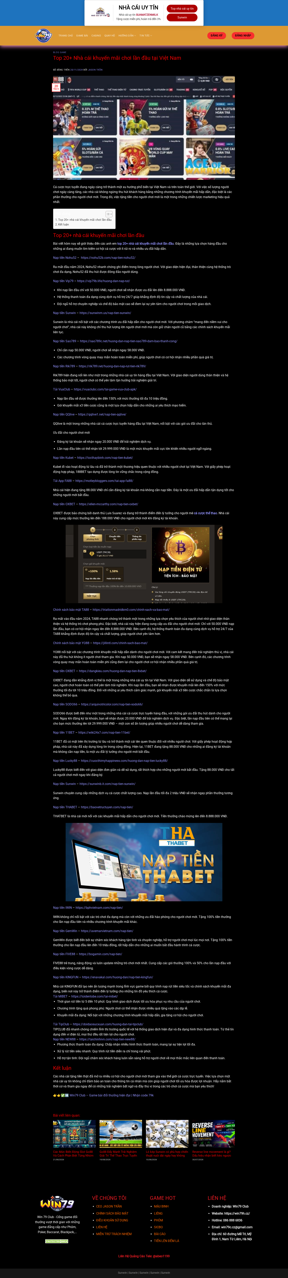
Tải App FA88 (62, 481)
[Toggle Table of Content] (107, 214)
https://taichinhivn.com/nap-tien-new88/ (107, 1039)
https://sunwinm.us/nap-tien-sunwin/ (105, 313)
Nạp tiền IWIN (62, 908)
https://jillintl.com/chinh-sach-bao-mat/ (120, 643)
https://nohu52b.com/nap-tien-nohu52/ (108, 258)
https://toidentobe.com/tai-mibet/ (94, 996)
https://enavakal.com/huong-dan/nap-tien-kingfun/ (117, 977)
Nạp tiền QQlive (63, 414)
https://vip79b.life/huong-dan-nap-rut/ (103, 281)
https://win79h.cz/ (237, 1213)
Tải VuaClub (61, 389)
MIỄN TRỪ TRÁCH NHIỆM (114, 1234)
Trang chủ (66, 35)
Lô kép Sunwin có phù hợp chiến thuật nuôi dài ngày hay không (167, 1153)
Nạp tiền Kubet (63, 458)
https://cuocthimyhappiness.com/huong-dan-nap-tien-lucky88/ (124, 761)
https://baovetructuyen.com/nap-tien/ (107, 807)
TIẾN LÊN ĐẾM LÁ (166, 1241)
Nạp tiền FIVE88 (64, 954)
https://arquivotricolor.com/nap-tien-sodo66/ (112, 704)
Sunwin (182, 17)
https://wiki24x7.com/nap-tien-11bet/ (104, 732)
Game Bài (82, 35)
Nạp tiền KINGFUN (65, 977)
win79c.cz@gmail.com (237, 1227)
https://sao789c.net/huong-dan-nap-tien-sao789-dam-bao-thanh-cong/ (129, 341)
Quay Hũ (109, 35)
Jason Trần (95, 70)
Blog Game (59, 52)
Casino (96, 35)
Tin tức (144, 35)
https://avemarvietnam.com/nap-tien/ (107, 931)
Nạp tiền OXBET (64, 504)
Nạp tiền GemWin (65, 931)
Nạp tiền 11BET (64, 732)
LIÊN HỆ (101, 1227)
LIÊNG (158, 1213)
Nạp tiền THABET (65, 807)
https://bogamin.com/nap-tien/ (100, 954)
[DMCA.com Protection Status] (57, 1241)
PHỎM (158, 1220)
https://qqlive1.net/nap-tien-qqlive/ (102, 414)
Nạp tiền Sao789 (64, 341)
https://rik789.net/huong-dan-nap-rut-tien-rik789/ (112, 366)
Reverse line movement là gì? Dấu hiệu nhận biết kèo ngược (211, 1153)
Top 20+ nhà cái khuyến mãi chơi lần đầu (84, 220)
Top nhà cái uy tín (182, 8)
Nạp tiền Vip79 (63, 281)
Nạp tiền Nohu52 (64, 258)
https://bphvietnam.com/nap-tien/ (99, 908)
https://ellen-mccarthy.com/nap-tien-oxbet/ (108, 504)
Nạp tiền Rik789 (64, 366)
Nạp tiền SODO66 (65, 704)
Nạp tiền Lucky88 (65, 761)
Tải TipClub (61, 1024)
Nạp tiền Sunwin (64, 313)
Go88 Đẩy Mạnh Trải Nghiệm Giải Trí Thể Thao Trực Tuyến (118, 1153)
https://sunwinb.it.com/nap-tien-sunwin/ (108, 784)
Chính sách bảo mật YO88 (71, 643)
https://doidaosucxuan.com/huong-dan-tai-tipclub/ (108, 1024)
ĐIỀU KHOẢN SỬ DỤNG (112, 1220)
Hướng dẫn (126, 35)
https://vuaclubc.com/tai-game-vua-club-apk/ (105, 389)
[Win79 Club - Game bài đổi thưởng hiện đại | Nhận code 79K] (43, 36)
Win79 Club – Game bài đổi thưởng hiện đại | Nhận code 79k (112, 1095)
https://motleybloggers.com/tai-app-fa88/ (104, 481)
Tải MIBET (60, 996)
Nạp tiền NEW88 (64, 1039)
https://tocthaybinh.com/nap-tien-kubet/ (105, 458)
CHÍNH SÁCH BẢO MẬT (112, 1213)
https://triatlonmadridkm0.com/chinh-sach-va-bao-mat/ (131, 610)
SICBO (158, 1227)
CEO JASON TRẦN (109, 1206)
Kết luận (63, 224)
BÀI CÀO (160, 1234)
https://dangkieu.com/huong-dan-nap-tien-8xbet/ (113, 671)
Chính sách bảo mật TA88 (71, 610)
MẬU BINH (161, 1206)
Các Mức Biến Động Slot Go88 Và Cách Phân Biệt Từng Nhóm (73, 1153)
